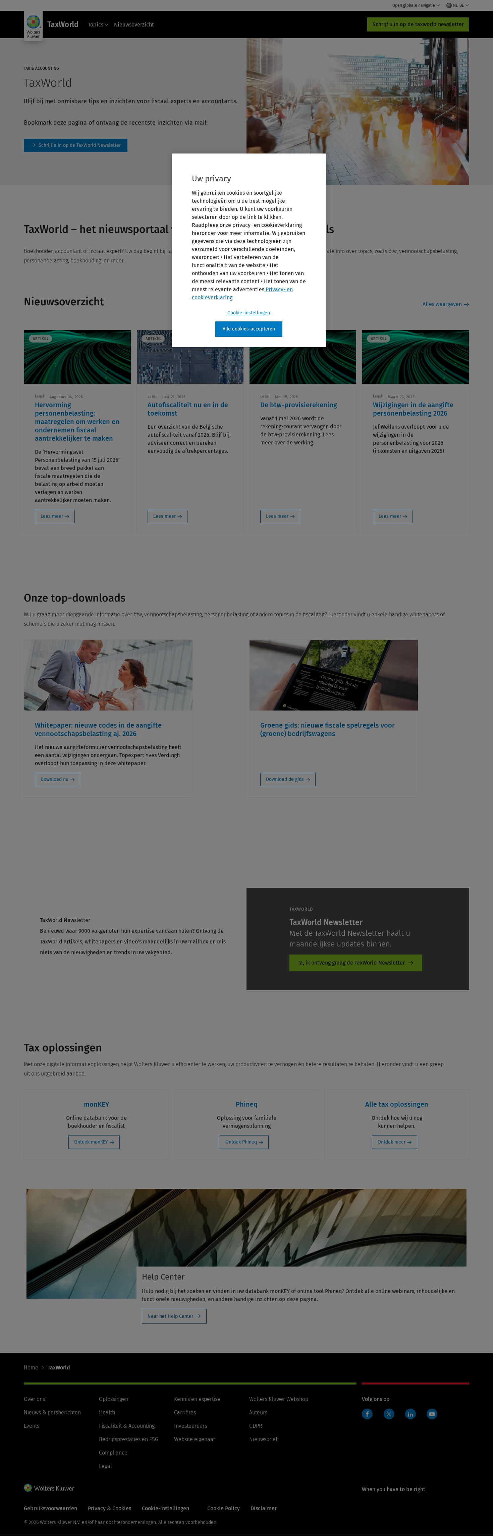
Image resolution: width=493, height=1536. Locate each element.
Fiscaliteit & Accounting (127, 1426)
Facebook (367, 1414)
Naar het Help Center (170, 1316)
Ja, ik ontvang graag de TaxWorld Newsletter (351, 963)
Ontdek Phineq (241, 1142)
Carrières (185, 1412)
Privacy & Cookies (109, 1508)
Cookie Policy (223, 1508)
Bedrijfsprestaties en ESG (128, 1439)
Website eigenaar (194, 1439)
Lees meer (52, 516)
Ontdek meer (391, 1142)
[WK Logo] (49, 1488)
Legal (105, 1466)
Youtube (432, 1414)
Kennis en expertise (197, 1399)
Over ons (34, 1399)
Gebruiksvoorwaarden (50, 1508)
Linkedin (410, 1414)
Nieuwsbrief (263, 1439)
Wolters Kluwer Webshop (278, 1399)
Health (107, 1412)
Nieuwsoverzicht (134, 24)
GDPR (255, 1426)
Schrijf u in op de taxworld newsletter (418, 24)
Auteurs (258, 1412)
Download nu (54, 779)
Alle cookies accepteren (249, 329)
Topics (95, 24)
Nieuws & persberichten (52, 1412)
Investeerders (190, 1426)
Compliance (113, 1453)
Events (31, 1426)
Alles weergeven (442, 304)
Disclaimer (264, 1508)
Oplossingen (113, 1399)
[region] (249, 250)
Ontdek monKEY (91, 1142)
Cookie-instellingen (248, 313)
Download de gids (285, 779)
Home (31, 1367)
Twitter (389, 1414)
